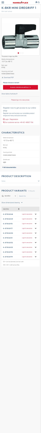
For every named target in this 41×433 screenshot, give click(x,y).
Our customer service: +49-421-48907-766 (19, 122)
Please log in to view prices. (20, 100)
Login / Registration (11, 119)
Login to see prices (27, 214)
